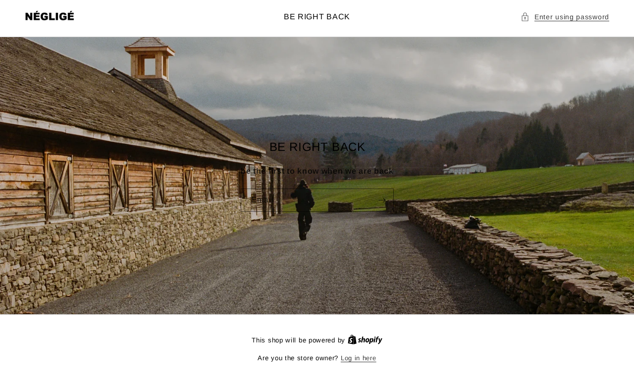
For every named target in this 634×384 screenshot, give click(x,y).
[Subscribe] (382, 200)
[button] (565, 17)
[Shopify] (365, 340)
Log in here (358, 358)
